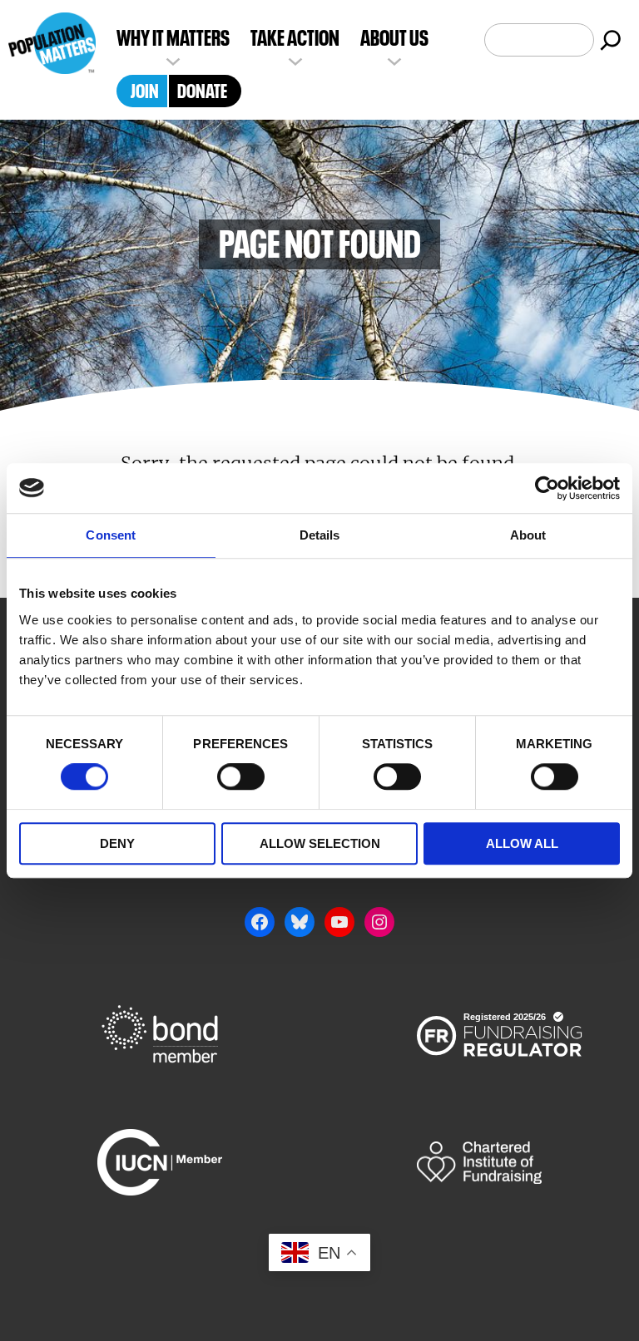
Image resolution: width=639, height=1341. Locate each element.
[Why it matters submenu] (173, 60)
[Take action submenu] (295, 60)
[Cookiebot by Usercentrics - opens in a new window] (547, 488)
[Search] (610, 40)
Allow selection (320, 843)
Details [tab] (320, 535)
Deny (117, 843)
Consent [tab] (111, 535)
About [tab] (528, 535)
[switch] (241, 777)
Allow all (522, 843)
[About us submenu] (394, 60)
